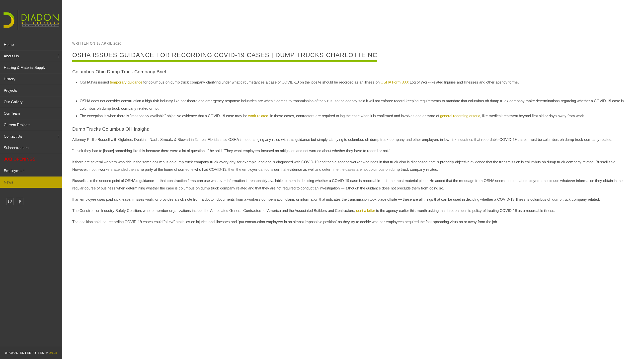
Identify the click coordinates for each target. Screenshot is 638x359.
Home (9, 44)
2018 (53, 352)
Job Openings (19, 159)
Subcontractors (16, 148)
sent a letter (365, 210)
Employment (14, 171)
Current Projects (17, 125)
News (8, 182)
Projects (10, 90)
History (9, 79)
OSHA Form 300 (394, 82)
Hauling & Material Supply (25, 67)
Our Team (12, 113)
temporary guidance (126, 82)
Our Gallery (13, 102)
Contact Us (13, 136)
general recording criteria (460, 116)
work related (258, 116)
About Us (11, 56)
